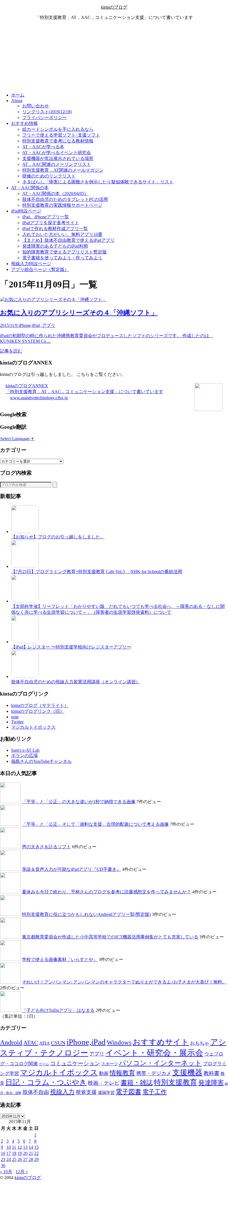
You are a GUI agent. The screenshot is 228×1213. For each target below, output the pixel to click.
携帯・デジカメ (153, 1073)
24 (8, 1159)
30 (3, 1165)
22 (36, 1153)
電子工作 (154, 1092)
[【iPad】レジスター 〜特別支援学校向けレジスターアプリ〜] (25, 641)
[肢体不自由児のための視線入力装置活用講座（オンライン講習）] (25, 676)
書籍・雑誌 (137, 1082)
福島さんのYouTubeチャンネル (41, 761)
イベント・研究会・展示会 (154, 1052)
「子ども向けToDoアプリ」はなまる (58, 1010)
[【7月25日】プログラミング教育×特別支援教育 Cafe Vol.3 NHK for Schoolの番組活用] (25, 566)
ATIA (44, 1043)
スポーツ (109, 1064)
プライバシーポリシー (44, 117)
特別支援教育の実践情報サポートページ (62, 205)
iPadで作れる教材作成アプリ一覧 (55, 228)
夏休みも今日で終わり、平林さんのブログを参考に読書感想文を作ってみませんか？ (106, 891)
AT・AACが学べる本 (43, 146)
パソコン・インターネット (160, 1063)
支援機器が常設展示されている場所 (57, 158)
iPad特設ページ (26, 211)
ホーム (17, 95)
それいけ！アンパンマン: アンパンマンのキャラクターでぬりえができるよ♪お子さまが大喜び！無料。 (124, 982)
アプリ (96, 1054)
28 (31, 1159)
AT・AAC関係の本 (30, 187)
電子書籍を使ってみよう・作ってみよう (62, 257)
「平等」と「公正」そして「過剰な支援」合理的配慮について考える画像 (95, 824)
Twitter (17, 721)
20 (25, 1153)
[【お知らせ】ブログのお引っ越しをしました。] (25, 531)
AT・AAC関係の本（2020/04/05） (55, 193)
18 (14, 1153)
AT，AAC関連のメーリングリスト (56, 164)
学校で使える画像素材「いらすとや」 (60, 959)
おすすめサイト (161, 1042)
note (15, 716)
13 (25, 1147)
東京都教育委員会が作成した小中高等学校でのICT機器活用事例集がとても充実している (110, 937)
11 (14, 1147)
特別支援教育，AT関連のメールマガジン (62, 170)
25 (14, 1159)
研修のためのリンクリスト (49, 176)
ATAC (30, 1042)
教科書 (211, 1073)
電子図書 (128, 1091)
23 (3, 1159)
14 (31, 1147)
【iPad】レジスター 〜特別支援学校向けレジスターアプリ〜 (71, 647)
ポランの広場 (24, 755)
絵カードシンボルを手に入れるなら (57, 129)
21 (31, 1153)
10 (8, 1147)
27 (25, 1159)
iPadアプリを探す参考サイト (50, 222)
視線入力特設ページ (31, 263)
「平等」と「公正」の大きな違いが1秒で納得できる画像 (78, 801)
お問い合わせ (35, 105)
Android (11, 1042)
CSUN (58, 1043)
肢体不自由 (36, 1092)
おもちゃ (199, 1043)
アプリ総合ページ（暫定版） (40, 269)
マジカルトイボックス (33, 727)
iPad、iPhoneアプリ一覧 (45, 217)
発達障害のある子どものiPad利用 (55, 246)
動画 (103, 1073)
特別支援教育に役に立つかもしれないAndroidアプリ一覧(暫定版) (86, 914)
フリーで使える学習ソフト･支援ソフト (61, 135)
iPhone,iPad (86, 1041)
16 (3, 1153)
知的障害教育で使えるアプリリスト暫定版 (64, 252)
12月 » (22, 1171)
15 (36, 1147)
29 (36, 1159)
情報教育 (122, 1072)
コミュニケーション (75, 1063)
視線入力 (62, 1091)
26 (20, 1159)
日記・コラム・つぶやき (46, 1082)
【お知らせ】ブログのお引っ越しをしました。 (58, 536)
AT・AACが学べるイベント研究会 (56, 152)
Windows (119, 1042)
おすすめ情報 (24, 123)
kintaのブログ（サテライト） (40, 705)
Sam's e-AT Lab (25, 750)
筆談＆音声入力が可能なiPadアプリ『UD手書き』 (71, 869)
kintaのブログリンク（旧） (37, 711)
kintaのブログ (114, 7)
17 (8, 1153)
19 (20, 1153)
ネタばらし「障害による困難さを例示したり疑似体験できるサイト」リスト (98, 181)
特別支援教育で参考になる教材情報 (57, 141)
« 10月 (6, 1171)
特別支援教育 (175, 1082)
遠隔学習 (106, 1092)
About (16, 100)
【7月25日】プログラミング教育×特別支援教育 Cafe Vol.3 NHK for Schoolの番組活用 (96, 571)
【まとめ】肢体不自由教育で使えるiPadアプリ (68, 240)
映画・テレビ (104, 1083)
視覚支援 (86, 1092)
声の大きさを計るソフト (46, 846)
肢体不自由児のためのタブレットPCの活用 (65, 199)
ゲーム (44, 1064)
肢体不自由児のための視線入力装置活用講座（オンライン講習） (75, 681)
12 (20, 1147)
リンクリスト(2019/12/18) (47, 111)
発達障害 (211, 1082)
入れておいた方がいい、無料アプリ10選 (62, 234)
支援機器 (187, 1072)
